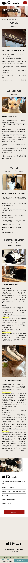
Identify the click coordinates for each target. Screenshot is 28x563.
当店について (14, 512)
